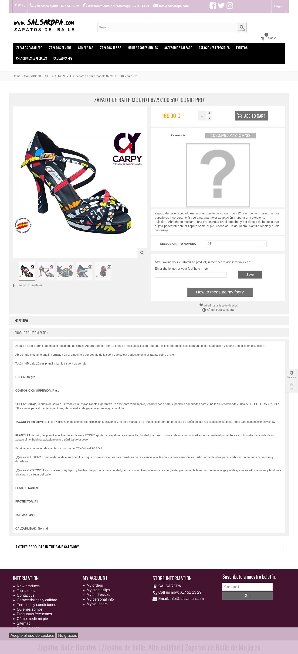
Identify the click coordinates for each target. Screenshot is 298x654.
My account (95, 577)
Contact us (23, 595)
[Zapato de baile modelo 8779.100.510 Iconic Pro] (27, 271)
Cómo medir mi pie (30, 619)
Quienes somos (28, 609)
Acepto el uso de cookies (32, 635)
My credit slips (96, 590)
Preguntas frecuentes (32, 614)
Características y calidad (35, 600)
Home (16, 76)
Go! (248, 596)
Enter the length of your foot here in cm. (182, 268)
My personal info (98, 599)
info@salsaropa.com (187, 599)
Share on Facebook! (30, 285)
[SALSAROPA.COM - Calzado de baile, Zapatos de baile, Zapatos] (44, 24)
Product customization (31, 332)
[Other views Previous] (15, 271)
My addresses (96, 595)
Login (278, 6)
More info (21, 320)
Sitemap (21, 623)
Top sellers (24, 591)
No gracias (67, 635)
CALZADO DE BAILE (37, 76)
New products (26, 586)
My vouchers (95, 604)
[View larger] (142, 253)
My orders (93, 585)
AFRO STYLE (63, 76)
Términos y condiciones (34, 605)
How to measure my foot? (220, 292)
